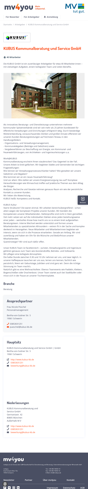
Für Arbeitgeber (31, 17)
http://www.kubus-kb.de (22, 359)
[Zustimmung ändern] (5, 484)
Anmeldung (52, 17)
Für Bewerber (12, 17)
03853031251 (16, 323)
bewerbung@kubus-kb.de (23, 365)
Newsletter (8, 480)
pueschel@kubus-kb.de (21, 327)
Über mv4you (49, 480)
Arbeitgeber (20, 24)
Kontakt (70, 480)
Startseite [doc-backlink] (7, 24)
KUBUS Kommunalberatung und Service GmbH (48, 24)
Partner (28, 480)
